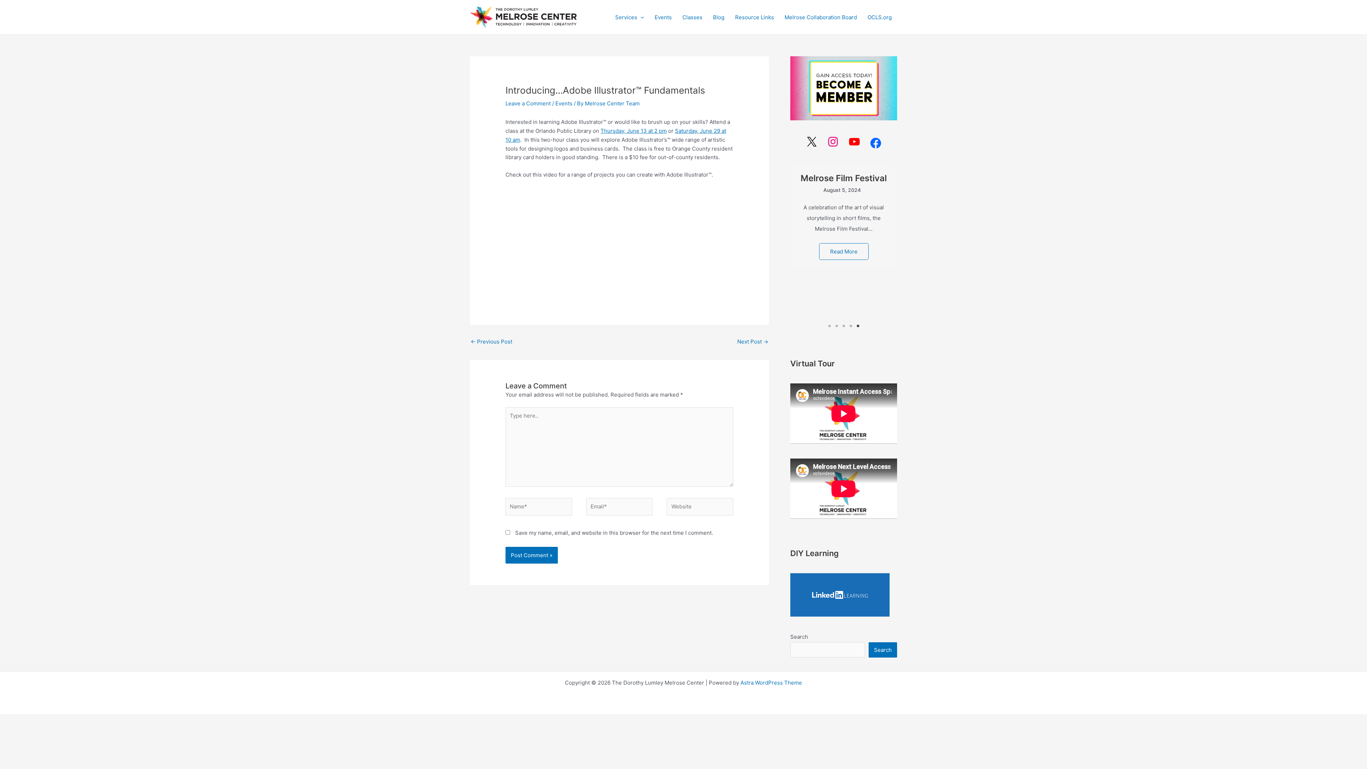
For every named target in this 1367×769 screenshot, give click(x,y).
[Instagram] (833, 141)
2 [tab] (836, 326)
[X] (811, 141)
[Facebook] (875, 143)
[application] (640, 17)
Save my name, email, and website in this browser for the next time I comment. (614, 532)
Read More (844, 251)
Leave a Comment (528, 103)
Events (563, 103)
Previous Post (491, 341)
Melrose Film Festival (844, 178)
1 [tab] (829, 326)
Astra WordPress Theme (771, 682)
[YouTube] (854, 141)
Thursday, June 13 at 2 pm (634, 130)
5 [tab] (858, 326)
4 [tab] (851, 326)
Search (799, 636)
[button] (629, 17)
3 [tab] (843, 326)
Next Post (752, 341)
